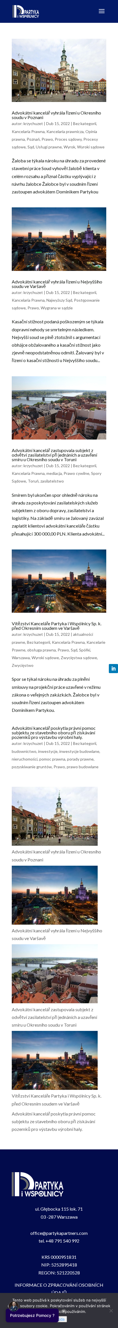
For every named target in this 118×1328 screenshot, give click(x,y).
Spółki (84, 649)
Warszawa (21, 657)
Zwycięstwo (23, 665)
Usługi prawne (49, 146)
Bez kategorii (84, 123)
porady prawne (80, 759)
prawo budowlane (83, 766)
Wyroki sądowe (91, 146)
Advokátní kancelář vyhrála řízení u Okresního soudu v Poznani (56, 115)
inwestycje (48, 751)
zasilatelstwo (52, 481)
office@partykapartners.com (59, 1233)
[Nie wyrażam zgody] (111, 1310)
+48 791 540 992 (62, 1240)
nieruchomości (25, 759)
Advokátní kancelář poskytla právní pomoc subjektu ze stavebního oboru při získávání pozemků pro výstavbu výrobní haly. (54, 732)
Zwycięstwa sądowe (79, 657)
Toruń (33, 481)
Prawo (47, 139)
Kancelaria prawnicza (65, 131)
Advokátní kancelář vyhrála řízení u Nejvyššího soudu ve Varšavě (57, 284)
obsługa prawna (41, 649)
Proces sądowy (68, 139)
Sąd (30, 146)
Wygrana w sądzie (57, 307)
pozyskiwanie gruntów (32, 766)
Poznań (33, 139)
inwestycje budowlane (79, 751)
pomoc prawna (52, 759)
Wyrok (69, 146)
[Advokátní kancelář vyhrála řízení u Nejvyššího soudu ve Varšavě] (55, 896)
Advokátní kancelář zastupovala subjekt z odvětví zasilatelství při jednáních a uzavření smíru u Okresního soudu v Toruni (54, 455)
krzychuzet (33, 123)
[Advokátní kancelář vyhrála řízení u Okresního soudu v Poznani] (55, 817)
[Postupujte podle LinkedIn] (113, 668)
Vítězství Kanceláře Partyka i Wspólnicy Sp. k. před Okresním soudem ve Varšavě (56, 626)
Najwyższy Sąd (59, 300)
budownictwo (24, 751)
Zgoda (59, 1319)
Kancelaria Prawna (28, 131)
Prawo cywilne (76, 473)
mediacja (54, 473)
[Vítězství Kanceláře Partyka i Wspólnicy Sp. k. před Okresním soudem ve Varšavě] (55, 1061)
